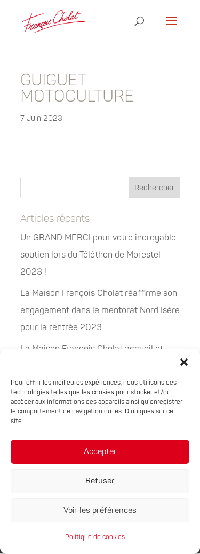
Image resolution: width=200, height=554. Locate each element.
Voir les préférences (100, 510)
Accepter (100, 452)
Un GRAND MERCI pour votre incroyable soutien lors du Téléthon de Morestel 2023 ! (98, 254)
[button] (184, 362)
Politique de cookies (95, 537)
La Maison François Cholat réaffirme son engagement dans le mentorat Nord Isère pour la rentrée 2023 (100, 310)
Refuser (100, 481)
